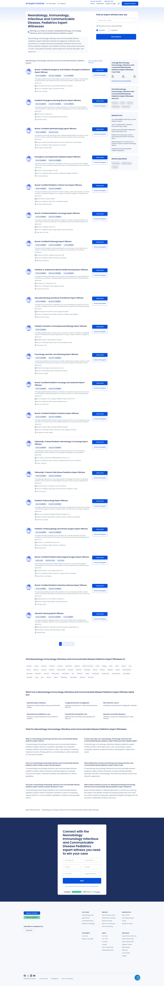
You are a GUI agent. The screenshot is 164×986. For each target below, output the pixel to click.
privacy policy (94, 886)
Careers (104, 944)
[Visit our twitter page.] (28, 976)
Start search (116, 37)
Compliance (54, 978)
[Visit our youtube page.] (34, 976)
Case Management (88, 915)
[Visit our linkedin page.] (31, 976)
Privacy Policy (44, 978)
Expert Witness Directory (33, 810)
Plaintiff (102, 30)
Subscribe (29, 930)
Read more (32, 52)
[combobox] (98, 20)
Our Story (105, 936)
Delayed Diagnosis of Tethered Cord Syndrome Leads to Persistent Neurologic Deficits (124, 143)
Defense (114, 30)
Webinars (125, 950)
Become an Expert (31, 917)
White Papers (126, 947)
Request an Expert (130, 3)
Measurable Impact (108, 950)
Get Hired (85, 936)
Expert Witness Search (108, 915)
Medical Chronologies (88, 923)
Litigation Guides (127, 944)
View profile (100, 70)
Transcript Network (87, 921)
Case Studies (126, 953)
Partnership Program (128, 918)
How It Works (126, 915)
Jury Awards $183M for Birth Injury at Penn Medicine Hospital (124, 120)
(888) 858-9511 (108, 1)
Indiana (122, 103)
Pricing (124, 921)
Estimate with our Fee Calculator (121, 81)
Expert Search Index (128, 941)
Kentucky (130, 103)
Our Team (105, 939)
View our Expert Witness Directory (95, 62)
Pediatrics (115, 167)
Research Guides (107, 921)
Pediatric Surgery (126, 163)
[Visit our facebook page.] (25, 976)
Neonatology (116, 163)
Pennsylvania (125, 106)
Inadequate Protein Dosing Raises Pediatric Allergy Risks (121, 149)
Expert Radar (85, 918)
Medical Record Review (109, 918)
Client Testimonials (107, 947)
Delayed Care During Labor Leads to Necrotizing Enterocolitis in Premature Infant (123, 136)
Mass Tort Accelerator (108, 923)
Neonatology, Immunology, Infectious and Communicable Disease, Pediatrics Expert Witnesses (70, 810)
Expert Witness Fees (128, 939)
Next (82, 881)
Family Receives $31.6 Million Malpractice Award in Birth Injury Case (124, 130)
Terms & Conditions (67, 978)
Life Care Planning (107, 926)
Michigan (115, 103)
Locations (105, 941)
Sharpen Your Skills (87, 939)
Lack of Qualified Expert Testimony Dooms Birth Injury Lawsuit (122, 125)
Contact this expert (100, 75)
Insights (124, 956)
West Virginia (116, 106)
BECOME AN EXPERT (96, 1)
